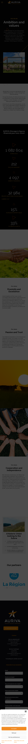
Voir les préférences (14, 737)
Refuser (14, 733)
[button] (25, 711)
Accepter (14, 728)
